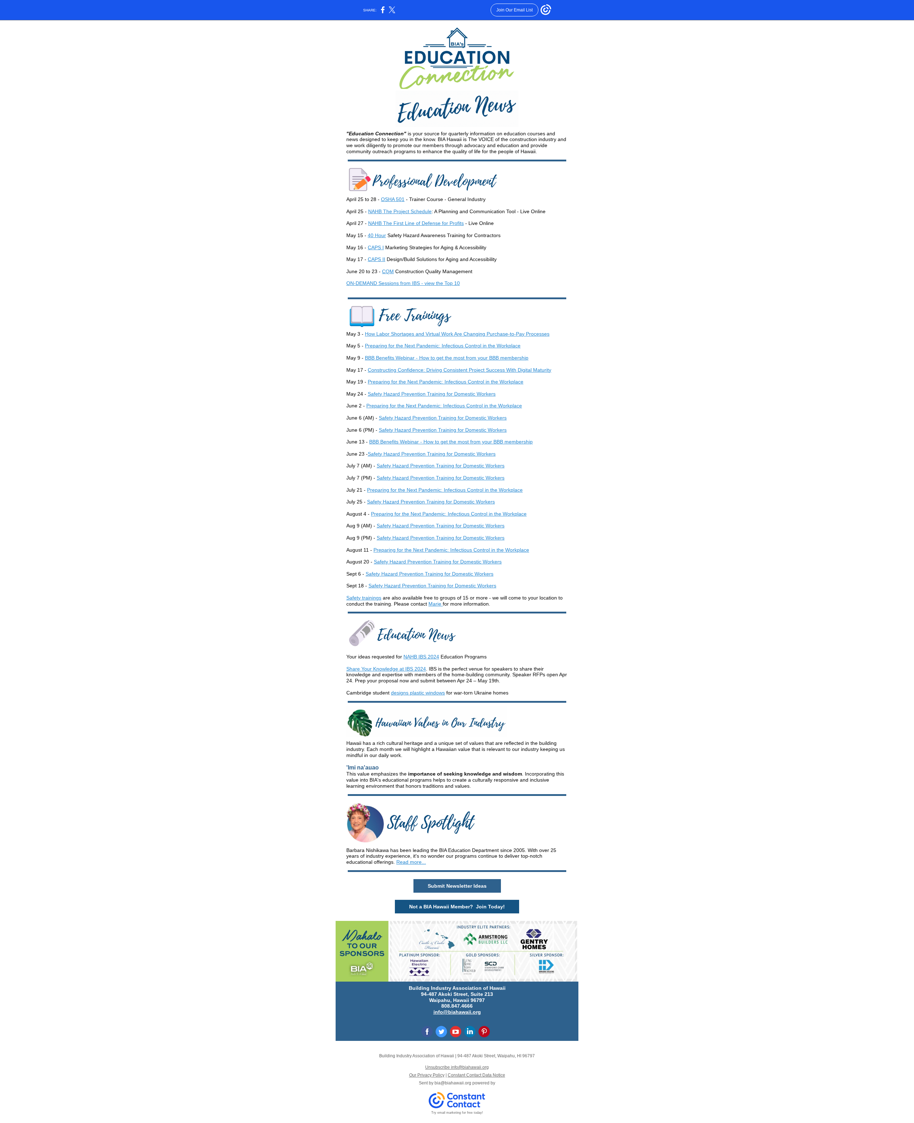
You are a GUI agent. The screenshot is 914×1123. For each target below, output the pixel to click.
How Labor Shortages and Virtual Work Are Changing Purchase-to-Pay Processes (457, 334)
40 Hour (377, 235)
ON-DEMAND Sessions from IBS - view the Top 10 (403, 283)
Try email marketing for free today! (457, 1112)
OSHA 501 (393, 199)
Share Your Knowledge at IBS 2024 (386, 669)
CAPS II (376, 259)
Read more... (411, 862)
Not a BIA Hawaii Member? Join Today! (457, 906)
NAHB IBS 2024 (421, 657)
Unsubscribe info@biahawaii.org (457, 1067)
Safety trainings (363, 598)
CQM (388, 271)
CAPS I (376, 247)
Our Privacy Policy (427, 1075)
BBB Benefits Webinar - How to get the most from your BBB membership (446, 358)
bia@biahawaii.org (453, 1083)
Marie (434, 604)
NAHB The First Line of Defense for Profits (416, 223)
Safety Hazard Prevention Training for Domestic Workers (432, 394)
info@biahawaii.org (457, 1012)
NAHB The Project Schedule (400, 211)
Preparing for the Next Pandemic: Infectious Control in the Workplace (443, 346)
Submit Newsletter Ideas (457, 886)
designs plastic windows (418, 693)
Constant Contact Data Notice (476, 1075)
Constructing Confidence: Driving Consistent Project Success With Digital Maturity (459, 370)
